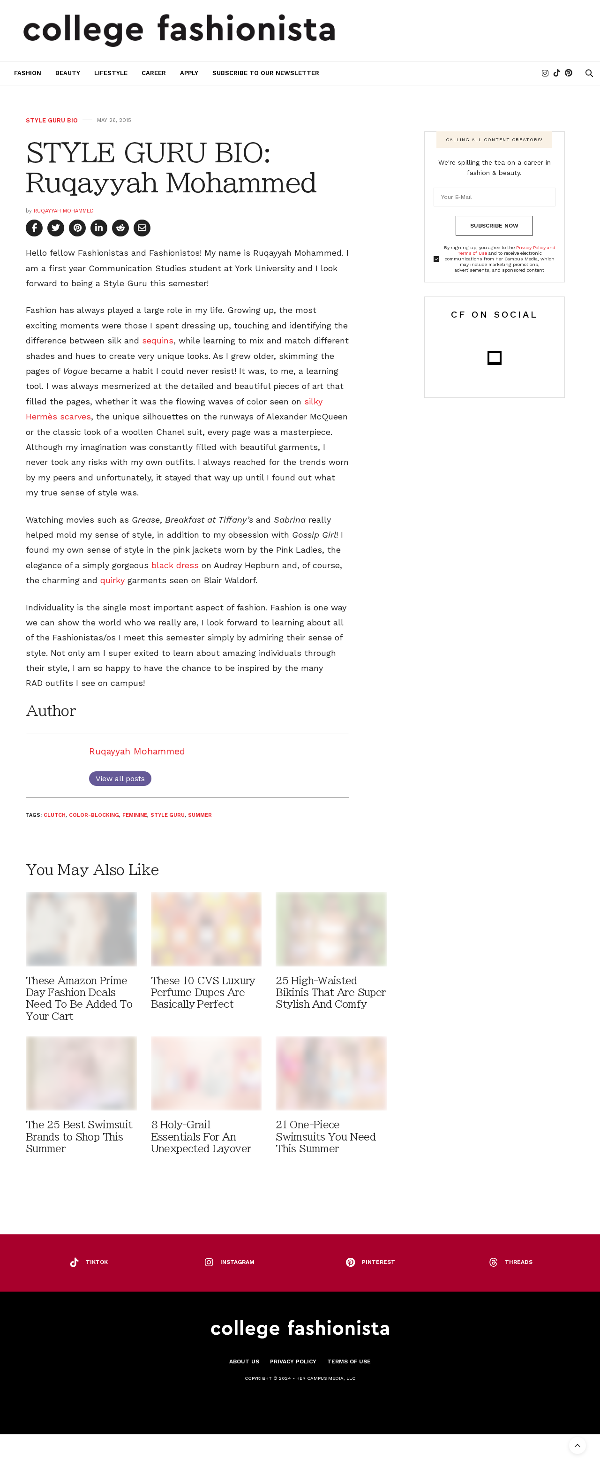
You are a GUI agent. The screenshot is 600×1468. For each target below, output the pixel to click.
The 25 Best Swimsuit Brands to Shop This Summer (79, 1136)
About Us (244, 1361)
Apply (189, 72)
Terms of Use (349, 1361)
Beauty (67, 72)
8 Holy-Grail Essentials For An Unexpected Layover (201, 1136)
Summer (200, 815)
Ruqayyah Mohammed (64, 211)
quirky (112, 580)
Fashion (27, 72)
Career (154, 72)
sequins (157, 340)
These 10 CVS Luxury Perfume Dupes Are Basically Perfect (203, 992)
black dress (175, 565)
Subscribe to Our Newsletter (265, 72)
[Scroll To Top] (577, 1445)
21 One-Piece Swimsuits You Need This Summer (325, 1136)
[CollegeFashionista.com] (179, 30)
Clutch (55, 815)
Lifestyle (111, 72)
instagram (237, 1262)
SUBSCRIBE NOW (494, 225)
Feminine (134, 815)
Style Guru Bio (52, 120)
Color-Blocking (94, 815)
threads (518, 1262)
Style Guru (167, 815)
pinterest (378, 1262)
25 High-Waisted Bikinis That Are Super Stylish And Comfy (330, 992)
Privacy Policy (293, 1361)
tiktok (97, 1262)
